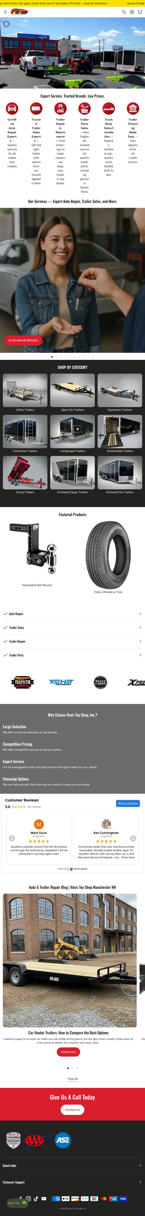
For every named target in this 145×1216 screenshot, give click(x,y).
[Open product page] (25, 390)
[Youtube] (43, 1198)
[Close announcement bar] (141, 2)
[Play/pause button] (6, 23)
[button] (124, 12)
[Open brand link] (39, 682)
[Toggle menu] (5, 12)
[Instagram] (28, 1198)
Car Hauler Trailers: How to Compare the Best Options (68, 1032)
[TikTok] (36, 1198)
